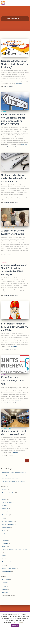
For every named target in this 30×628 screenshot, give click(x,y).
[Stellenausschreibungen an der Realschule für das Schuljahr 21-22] (15, 162)
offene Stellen (5, 172)
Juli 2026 (4, 583)
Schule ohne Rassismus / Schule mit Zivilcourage (15, 549)
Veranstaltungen (6, 428)
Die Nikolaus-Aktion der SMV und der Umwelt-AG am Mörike (14, 327)
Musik (3, 534)
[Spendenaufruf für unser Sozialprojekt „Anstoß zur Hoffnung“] (15, 48)
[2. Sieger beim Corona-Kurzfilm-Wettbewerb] (15, 217)
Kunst (3, 531)
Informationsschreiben (8, 524)
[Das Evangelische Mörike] (3, 3)
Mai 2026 (4, 589)
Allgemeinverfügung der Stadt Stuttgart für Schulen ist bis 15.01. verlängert (14, 269)
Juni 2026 (4, 586)
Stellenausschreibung (7, 562)
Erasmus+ (4, 505)
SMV (2, 321)
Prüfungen (5, 543)
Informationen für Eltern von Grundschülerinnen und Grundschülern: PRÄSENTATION (13, 119)
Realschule (5, 546)
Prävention (5, 540)
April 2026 (5, 592)
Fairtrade (4, 512)
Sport (3, 559)
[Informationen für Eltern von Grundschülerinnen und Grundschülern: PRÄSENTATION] (15, 101)
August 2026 (5, 580)
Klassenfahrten (6, 527)
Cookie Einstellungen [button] (18, 622)
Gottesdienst (5, 515)
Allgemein (4, 58)
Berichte (4, 499)
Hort (3, 518)
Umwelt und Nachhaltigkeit (9, 568)
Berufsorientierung (7, 502)
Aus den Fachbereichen (7, 228)
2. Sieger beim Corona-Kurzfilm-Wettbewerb (13, 232)
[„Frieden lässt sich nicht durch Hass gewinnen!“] (15, 418)
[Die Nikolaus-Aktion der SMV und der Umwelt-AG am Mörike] (15, 310)
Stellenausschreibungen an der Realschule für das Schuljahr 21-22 (14, 178)
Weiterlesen (19, 83)
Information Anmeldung (8, 521)
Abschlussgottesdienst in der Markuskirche (13, 481)
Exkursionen (5, 508)
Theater (4, 565)
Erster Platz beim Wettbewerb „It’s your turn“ (12, 380)
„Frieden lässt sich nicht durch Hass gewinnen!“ (13, 433)
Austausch (5, 496)
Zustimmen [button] (15, 625)
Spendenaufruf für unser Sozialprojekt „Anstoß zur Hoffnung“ (14, 64)
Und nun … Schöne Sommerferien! (11, 478)
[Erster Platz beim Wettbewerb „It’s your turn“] (15, 364)
